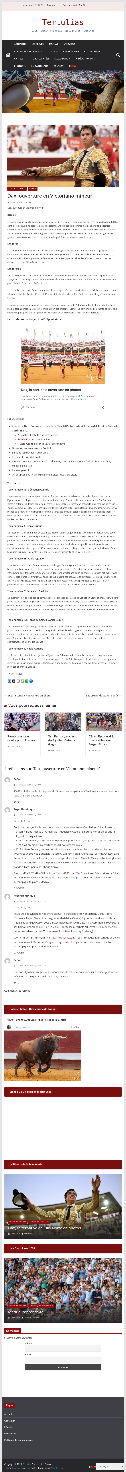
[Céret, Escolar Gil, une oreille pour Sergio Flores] (104, 714)
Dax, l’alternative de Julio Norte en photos (44, 1227)
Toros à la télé (40, 58)
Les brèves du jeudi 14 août (102, 695)
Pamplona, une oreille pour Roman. (21, 738)
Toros (51, 51)
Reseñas (53, 44)
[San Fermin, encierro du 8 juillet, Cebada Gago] (63, 714)
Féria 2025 (63, 426)
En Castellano (40, 66)
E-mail (28, 1354)
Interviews (69, 44)
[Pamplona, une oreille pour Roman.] (22, 714)
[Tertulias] (8, 55)
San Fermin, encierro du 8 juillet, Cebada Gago (62, 740)
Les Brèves (38, 44)
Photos (18, 66)
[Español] (75, 66)
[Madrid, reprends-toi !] (63, 1260)
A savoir (95, 51)
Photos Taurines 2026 (39, 1222)
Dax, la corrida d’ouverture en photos (30, 695)
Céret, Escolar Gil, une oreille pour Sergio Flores (101, 740)
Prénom (29, 1343)
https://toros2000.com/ (62, 873)
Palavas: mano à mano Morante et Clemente (79, 5)
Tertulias (63, 22)
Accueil (8, 1414)
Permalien (41, 784)
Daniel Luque (26, 439)
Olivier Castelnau (31, 1317)
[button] (77, 44)
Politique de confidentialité (18, 1440)
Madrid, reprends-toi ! (27, 1311)
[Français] (69, 66)
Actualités (20, 44)
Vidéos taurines (85, 58)
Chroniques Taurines (26, 51)
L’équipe (8, 1427)
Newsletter (10, 1433)
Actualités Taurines (17, 189)
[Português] (72, 66)
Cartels (18, 58)
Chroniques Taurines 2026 (41, 1306)
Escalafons (61, 58)
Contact (58, 66)
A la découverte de (74, 51)
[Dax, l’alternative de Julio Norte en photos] (63, 1176)
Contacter (9, 1420)
